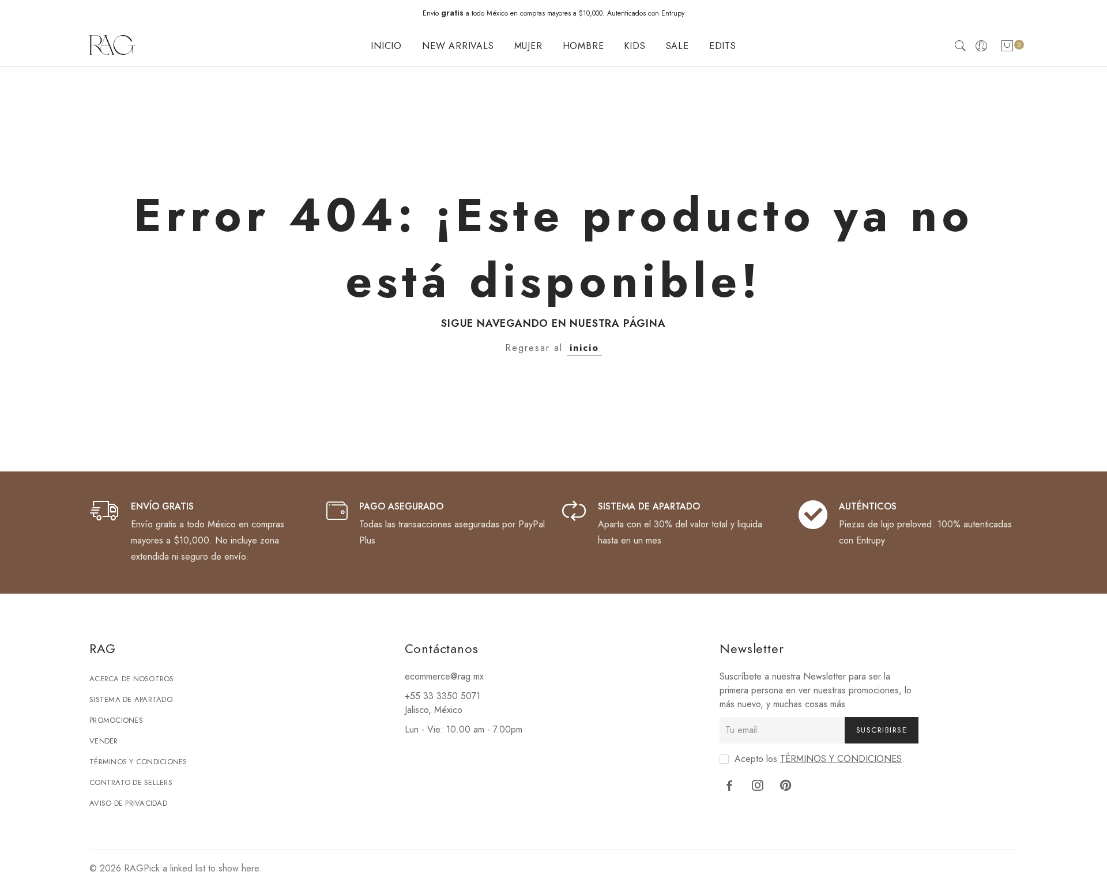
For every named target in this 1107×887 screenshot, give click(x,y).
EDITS (722, 45)
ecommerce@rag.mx (444, 676)
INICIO (386, 45)
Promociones (116, 720)
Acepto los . (820, 758)
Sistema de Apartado (130, 699)
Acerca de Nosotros (131, 678)
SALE (677, 45)
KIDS (634, 45)
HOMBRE (583, 45)
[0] (1007, 48)
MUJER (528, 45)
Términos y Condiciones (138, 761)
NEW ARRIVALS (458, 45)
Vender (103, 740)
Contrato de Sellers (130, 782)
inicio (584, 347)
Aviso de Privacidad (128, 803)
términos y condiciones (841, 758)
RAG (134, 868)
